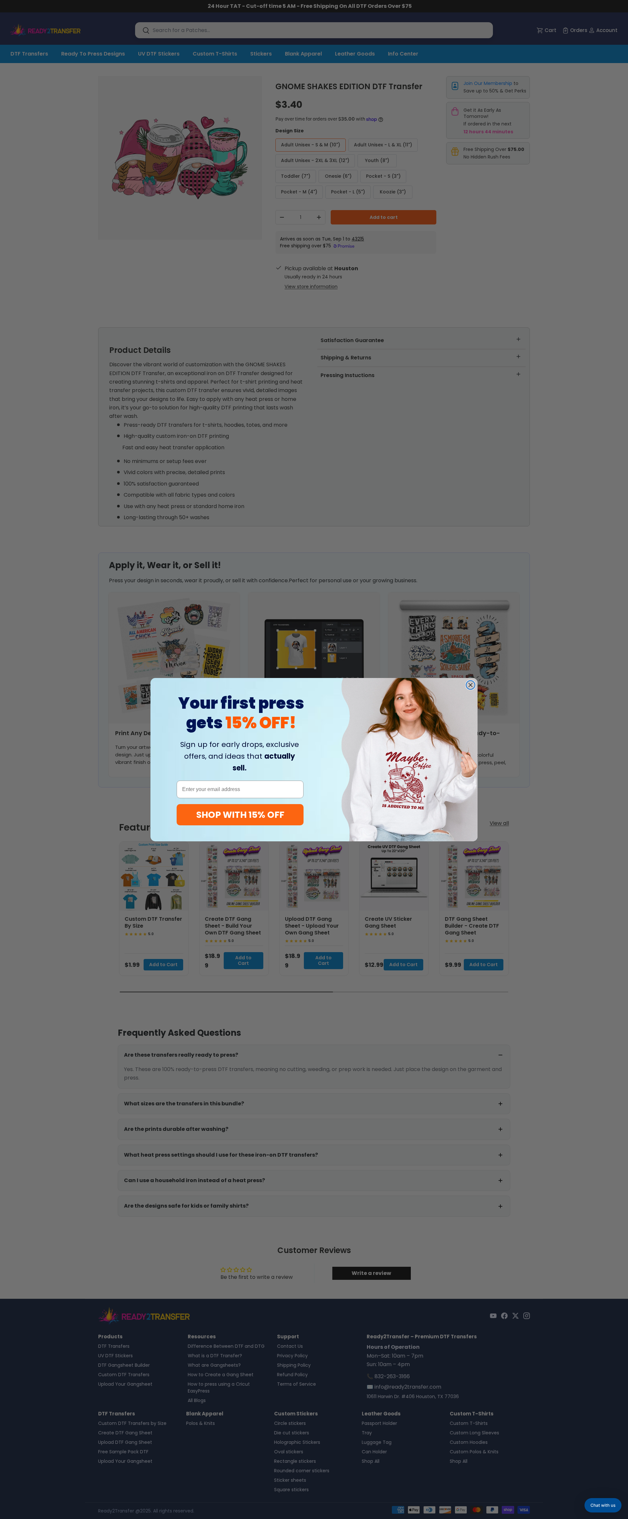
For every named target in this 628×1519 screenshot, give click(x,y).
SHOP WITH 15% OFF (240, 815)
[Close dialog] (470, 685)
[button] (602, 1505)
